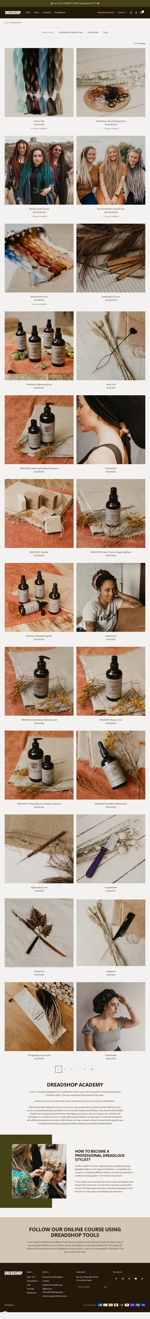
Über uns (31, 1277)
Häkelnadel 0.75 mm (111, 296)
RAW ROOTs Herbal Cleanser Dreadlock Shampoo (39, 803)
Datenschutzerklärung (52, 1285)
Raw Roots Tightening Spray (39, 384)
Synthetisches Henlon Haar (71, 32)
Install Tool (111, 384)
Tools (105, 32)
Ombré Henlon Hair (39, 296)
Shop (28, 12)
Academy (47, 12)
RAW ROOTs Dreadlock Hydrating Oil (111, 803)
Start (6, 22)
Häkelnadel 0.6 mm (39, 887)
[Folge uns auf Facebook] (116, 1278)
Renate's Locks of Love (39, 209)
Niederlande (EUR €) (106, 12)
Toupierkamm (111, 887)
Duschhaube (110, 1055)
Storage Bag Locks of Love (39, 1055)
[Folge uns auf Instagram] (123, 1278)
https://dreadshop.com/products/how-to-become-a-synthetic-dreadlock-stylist (77, 1123)
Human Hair (93, 32)
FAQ (28, 1285)
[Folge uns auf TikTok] (142, 1278)
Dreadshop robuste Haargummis (111, 121)
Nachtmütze (110, 468)
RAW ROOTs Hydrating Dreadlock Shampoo (39, 468)
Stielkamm (111, 971)
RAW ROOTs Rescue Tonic (111, 720)
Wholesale (31, 1292)
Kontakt (30, 1288)
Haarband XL (111, 636)
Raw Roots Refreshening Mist (39, 636)
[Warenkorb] (141, 12)
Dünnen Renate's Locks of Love (111, 209)
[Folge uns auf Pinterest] (129, 1278)
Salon (36, 12)
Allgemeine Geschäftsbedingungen (52, 1290)
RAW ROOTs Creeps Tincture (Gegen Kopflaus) (111, 552)
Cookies (45, 1281)
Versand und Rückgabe (52, 1277)
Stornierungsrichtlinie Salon (54, 1296)
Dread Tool (39, 971)
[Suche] (131, 12)
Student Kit (117, 1245)
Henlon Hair (39, 121)
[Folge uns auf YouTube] (135, 1278)
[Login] (136, 12)
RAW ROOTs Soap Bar (39, 552)
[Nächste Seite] (91, 1069)
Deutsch (121, 12)
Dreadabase (60, 12)
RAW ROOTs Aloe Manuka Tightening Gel (39, 720)
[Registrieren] (105, 1287)
